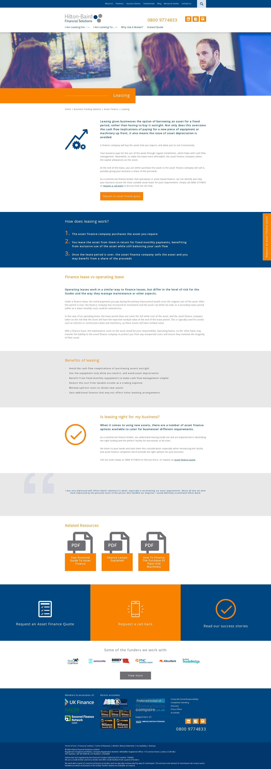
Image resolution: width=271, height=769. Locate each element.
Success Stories (133, 3)
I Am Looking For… (76, 27)
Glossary (175, 706)
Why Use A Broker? (132, 27)
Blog (159, 3)
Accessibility (141, 746)
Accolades (175, 712)
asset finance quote (184, 459)
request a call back (113, 185)
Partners (120, 3)
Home (68, 109)
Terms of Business (102, 746)
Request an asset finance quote (266, 236)
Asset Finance (111, 109)
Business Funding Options (87, 109)
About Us (109, 3)
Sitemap (152, 746)
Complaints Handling (180, 702)
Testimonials (149, 3)
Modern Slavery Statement (123, 746)
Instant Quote (155, 27)
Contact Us (186, 3)
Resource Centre (171, 3)
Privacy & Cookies (85, 746)
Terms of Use (70, 746)
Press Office (176, 709)
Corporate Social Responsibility (184, 699)
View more (135, 675)
